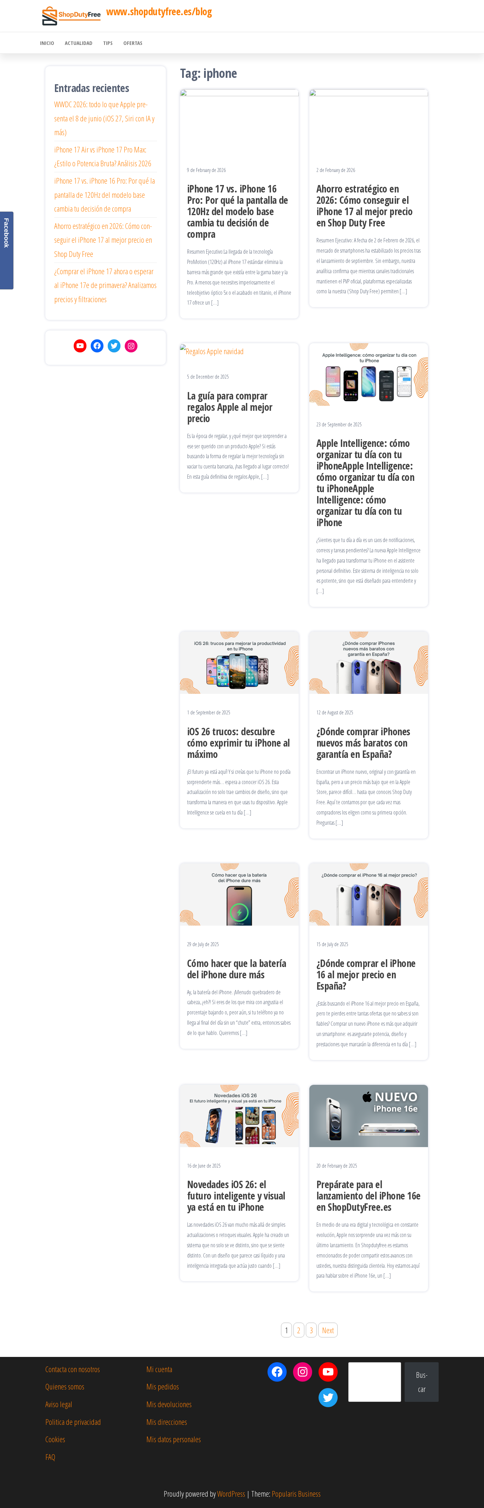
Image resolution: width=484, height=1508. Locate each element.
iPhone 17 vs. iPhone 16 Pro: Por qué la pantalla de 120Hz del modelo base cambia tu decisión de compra (237, 211)
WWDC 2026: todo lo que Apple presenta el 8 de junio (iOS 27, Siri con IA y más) (104, 118)
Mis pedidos (162, 1386)
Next (328, 1330)
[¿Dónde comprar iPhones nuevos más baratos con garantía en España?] (368, 661)
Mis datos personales (173, 1439)
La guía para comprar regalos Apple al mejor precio (229, 407)
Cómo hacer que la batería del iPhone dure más (236, 968)
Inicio (47, 42)
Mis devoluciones (169, 1404)
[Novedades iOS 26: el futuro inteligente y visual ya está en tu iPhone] (239, 1115)
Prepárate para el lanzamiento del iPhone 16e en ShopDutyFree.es (368, 1196)
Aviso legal (58, 1404)
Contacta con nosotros (72, 1369)
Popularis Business (296, 1493)
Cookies (55, 1439)
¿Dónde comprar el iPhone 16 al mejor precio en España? (366, 974)
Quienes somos (64, 1386)
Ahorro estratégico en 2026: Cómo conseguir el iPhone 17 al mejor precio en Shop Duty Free (364, 205)
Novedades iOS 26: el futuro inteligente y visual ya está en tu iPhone (236, 1196)
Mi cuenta (159, 1369)
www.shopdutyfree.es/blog (159, 11)
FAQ (50, 1456)
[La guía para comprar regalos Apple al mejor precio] (212, 350)
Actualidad (78, 42)
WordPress (231, 1493)
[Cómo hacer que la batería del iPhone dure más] (239, 893)
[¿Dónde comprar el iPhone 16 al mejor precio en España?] (368, 893)
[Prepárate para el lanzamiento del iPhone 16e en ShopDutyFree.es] (368, 1115)
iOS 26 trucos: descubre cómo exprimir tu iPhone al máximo (238, 743)
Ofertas (132, 42)
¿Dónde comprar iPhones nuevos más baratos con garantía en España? (363, 743)
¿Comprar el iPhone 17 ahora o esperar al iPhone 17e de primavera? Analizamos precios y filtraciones (105, 285)
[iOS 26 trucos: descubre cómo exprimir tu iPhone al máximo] (239, 661)
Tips (108, 42)
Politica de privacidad (73, 1421)
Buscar (422, 1381)
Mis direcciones (166, 1421)
